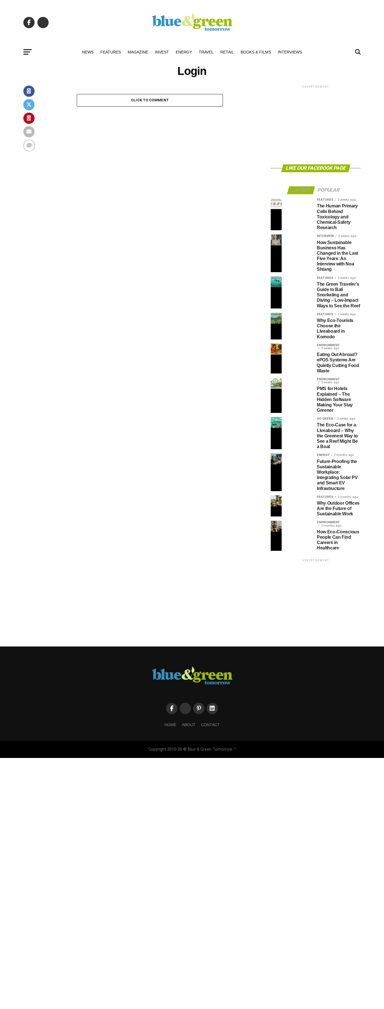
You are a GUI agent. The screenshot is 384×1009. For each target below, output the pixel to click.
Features (110, 52)
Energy (184, 52)
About (188, 724)
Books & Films (256, 52)
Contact (210, 724)
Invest (162, 52)
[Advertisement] (316, 124)
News (88, 52)
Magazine (138, 52)
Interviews (290, 52)
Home (170, 724)
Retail (227, 52)
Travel (206, 52)
